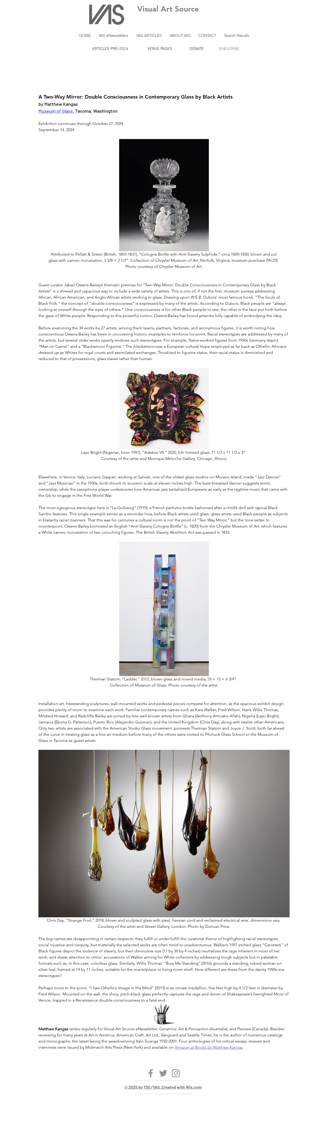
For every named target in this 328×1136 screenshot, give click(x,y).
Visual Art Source (168, 9)
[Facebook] (150, 1073)
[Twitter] (163, 1073)
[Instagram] (175, 1073)
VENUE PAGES (159, 48)
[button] (113, 35)
